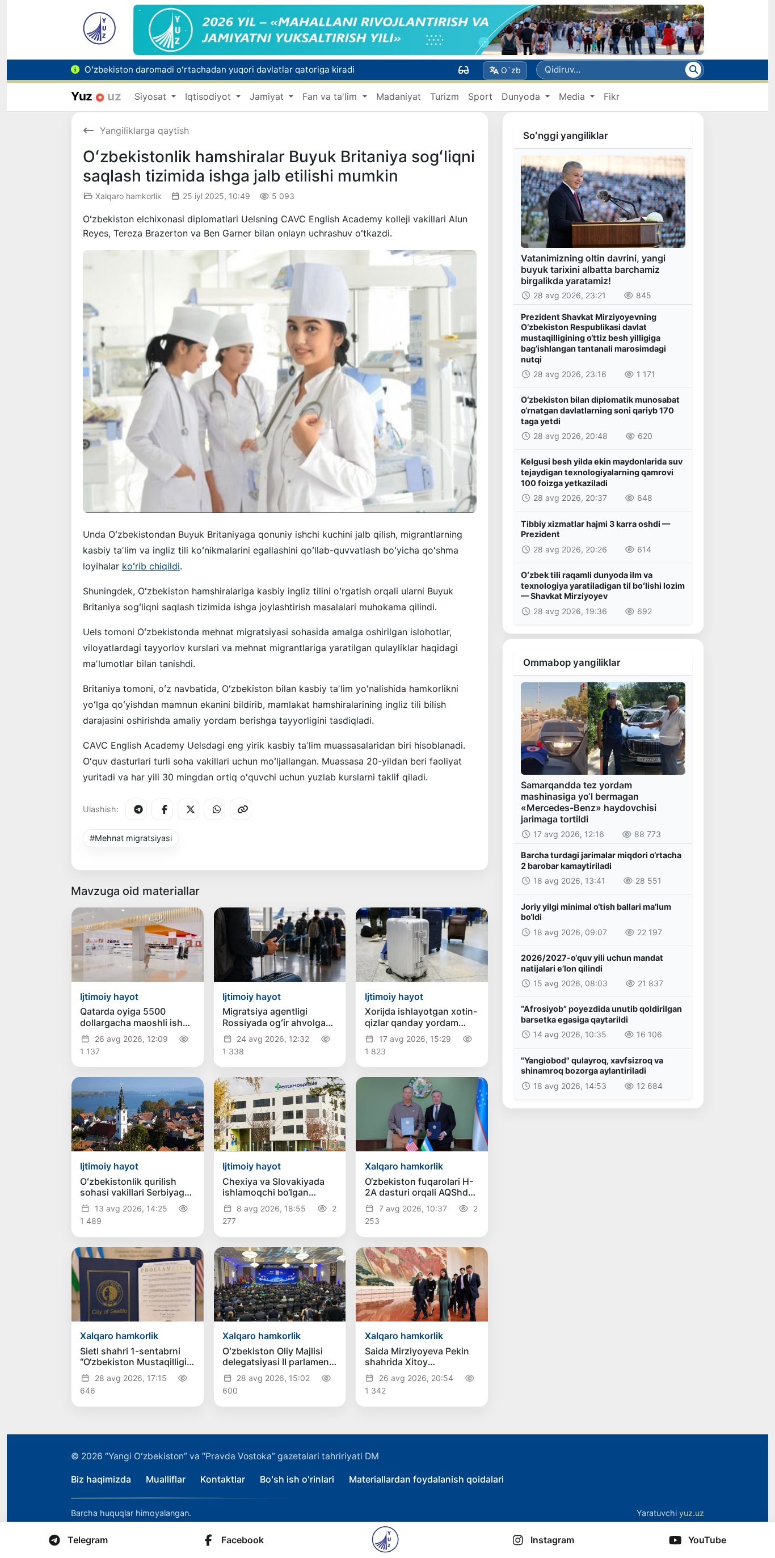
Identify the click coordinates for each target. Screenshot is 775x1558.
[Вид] (463, 70)
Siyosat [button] (151, 96)
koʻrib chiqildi (151, 566)
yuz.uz (691, 1513)
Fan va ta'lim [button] (331, 96)
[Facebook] (162, 809)
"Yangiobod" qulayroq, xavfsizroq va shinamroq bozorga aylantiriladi (592, 1065)
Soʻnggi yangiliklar (565, 135)
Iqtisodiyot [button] (209, 96)
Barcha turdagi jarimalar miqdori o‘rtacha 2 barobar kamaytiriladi (601, 860)
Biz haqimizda (101, 1479)
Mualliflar (166, 1479)
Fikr (612, 96)
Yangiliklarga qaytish (144, 130)
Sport (480, 96)
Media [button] (573, 96)
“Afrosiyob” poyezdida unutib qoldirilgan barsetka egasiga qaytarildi (601, 1014)
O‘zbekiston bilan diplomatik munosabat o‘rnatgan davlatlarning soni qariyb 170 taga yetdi (600, 410)
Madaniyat (398, 96)
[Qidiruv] (693, 70)
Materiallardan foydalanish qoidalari (426, 1479)
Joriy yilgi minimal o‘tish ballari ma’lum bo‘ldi (596, 912)
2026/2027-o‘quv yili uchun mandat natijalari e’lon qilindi (592, 963)
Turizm (444, 96)
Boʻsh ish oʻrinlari (297, 1479)
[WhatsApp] (214, 809)
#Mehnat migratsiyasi (131, 838)
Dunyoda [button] (522, 96)
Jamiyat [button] (268, 96)
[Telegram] (136, 809)
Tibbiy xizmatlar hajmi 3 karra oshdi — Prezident (595, 529)
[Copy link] (240, 809)
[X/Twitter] (188, 809)
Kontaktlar (222, 1479)
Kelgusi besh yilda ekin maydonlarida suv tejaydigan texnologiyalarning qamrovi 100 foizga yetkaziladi (602, 472)
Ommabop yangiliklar (572, 662)
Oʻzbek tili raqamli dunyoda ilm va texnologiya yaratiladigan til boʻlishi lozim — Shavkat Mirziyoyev (603, 585)
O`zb (511, 70)
